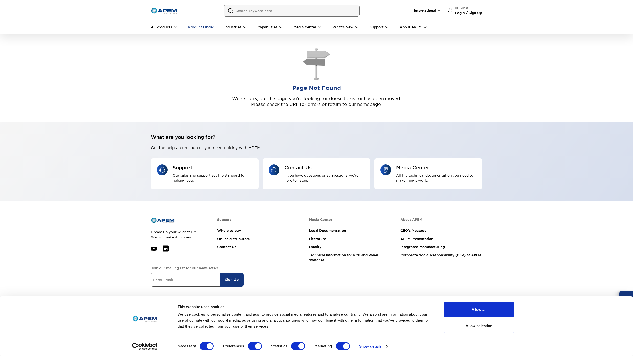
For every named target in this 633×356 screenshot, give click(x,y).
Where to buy (229, 230)
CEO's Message (413, 230)
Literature (317, 239)
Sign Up (232, 279)
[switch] (255, 346)
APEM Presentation (416, 239)
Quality (315, 247)
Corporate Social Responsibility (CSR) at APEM (440, 255)
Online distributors (233, 239)
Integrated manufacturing (422, 247)
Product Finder (201, 27)
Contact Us (226, 247)
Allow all (479, 309)
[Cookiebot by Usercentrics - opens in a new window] (144, 346)
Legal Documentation (327, 230)
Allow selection (479, 326)
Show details (370, 346)
